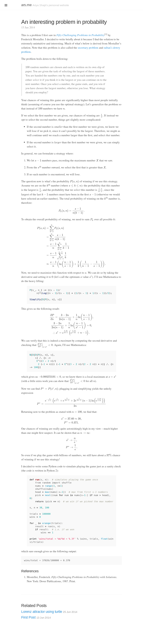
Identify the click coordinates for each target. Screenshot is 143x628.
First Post (36, 617)
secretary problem (88, 47)
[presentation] (27, 67)
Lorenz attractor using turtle (49, 612)
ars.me (26, 5)
